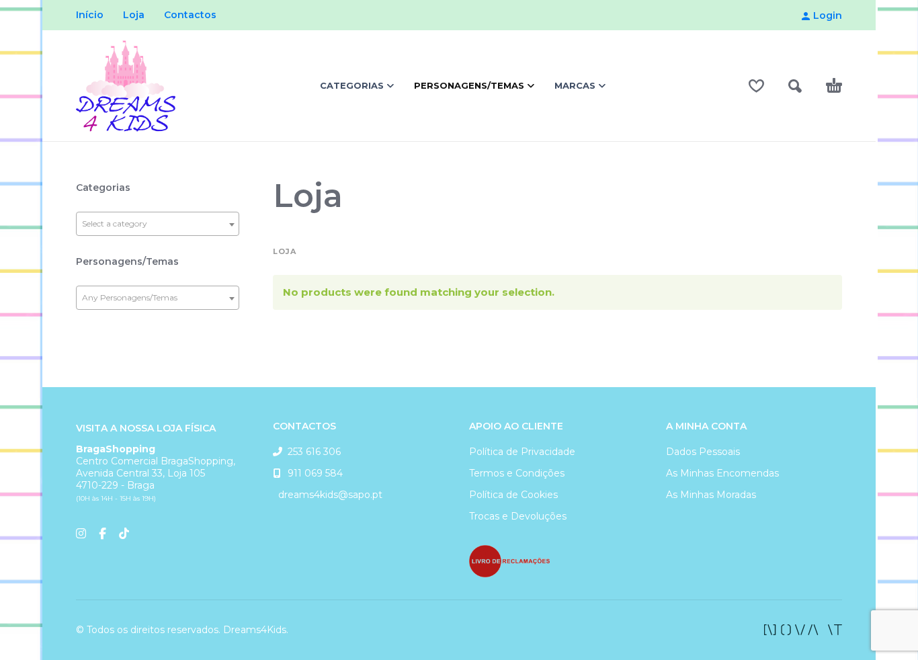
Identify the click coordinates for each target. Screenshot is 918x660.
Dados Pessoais (703, 452)
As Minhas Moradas (711, 495)
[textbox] (158, 223)
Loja (133, 15)
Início (89, 15)
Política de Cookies (513, 495)
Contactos (190, 15)
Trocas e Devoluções (518, 516)
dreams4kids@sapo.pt (327, 495)
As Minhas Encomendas (722, 473)
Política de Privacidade (522, 452)
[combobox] (157, 224)
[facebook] (803, 630)
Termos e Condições (517, 473)
